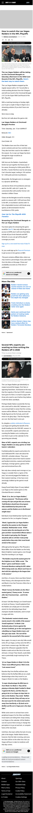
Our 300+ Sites (20, 781)
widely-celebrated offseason (20, 423)
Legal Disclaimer (7, 794)
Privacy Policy (20, 788)
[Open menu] (3, 3)
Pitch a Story (5, 788)
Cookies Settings (21, 797)
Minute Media (10, 801)
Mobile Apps (5, 784)
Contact (4, 781)
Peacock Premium (24, 250)
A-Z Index (4, 797)
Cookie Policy (19, 791)
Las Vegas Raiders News (13, 766)
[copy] (12, 40)
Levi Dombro (8, 356)
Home (3, 332)
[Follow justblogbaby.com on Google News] (28, 273)
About (3, 778)
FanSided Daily (20, 784)
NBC (9, 133)
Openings (18, 778)
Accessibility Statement (23, 794)
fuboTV (10, 229)
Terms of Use (5, 791)
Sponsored (9, 332)
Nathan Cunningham (10, 37)
